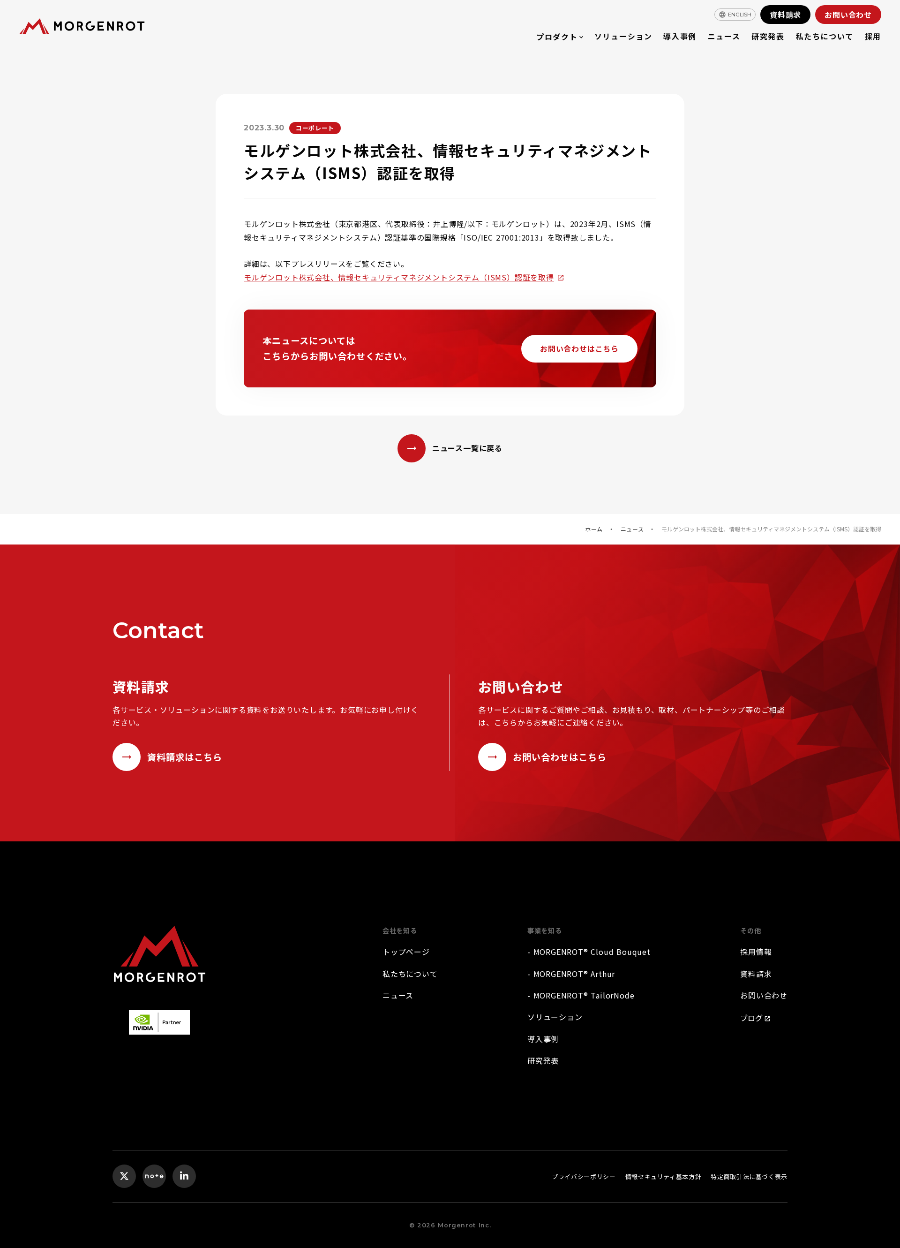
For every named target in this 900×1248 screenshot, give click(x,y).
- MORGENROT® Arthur (571, 973)
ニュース (724, 36)
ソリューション (623, 36)
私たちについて (825, 36)
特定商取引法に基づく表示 (749, 1176)
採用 (873, 36)
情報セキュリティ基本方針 (663, 1176)
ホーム (594, 529)
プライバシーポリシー (583, 1176)
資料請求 (756, 973)
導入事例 (679, 36)
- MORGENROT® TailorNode (580, 995)
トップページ (406, 951)
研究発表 (767, 36)
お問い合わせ (764, 995)
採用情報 (756, 951)
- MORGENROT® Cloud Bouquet (589, 951)
